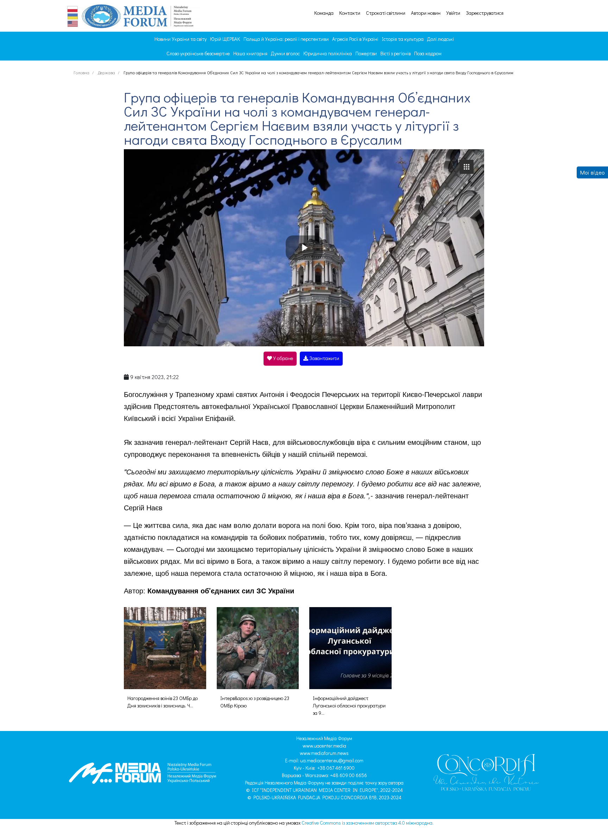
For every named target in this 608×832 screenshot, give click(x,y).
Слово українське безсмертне (198, 53)
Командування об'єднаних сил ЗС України (220, 590)
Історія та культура (403, 39)
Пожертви (366, 53)
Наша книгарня (250, 53)
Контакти (349, 13)
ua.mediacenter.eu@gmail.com (331, 760)
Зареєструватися (485, 13)
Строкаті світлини (385, 13)
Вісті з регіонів (395, 53)
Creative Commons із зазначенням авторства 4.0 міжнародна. (367, 822)
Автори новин (426, 13)
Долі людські (440, 39)
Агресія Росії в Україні (355, 39)
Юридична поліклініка (327, 53)
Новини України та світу (180, 39)
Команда (324, 13)
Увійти (453, 13)
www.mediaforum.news (324, 753)
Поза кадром (428, 53)
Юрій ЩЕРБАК (225, 39)
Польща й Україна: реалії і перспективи (286, 39)
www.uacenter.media (324, 745)
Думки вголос (285, 53)
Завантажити (323, 358)
